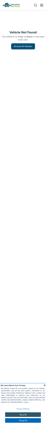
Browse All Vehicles (23, 46)
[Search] (35, 5)
